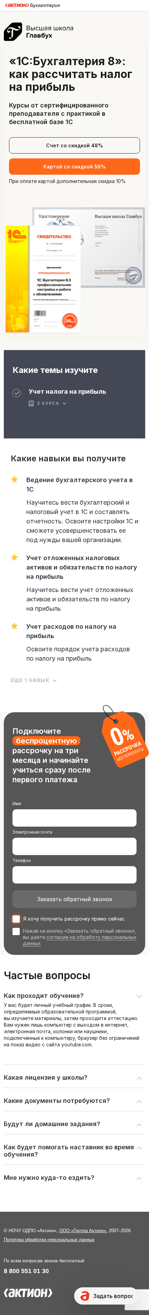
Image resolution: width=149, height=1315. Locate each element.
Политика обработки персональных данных (49, 1239)
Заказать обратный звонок (74, 899)
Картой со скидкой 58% (74, 166)
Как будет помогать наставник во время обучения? (69, 1150)
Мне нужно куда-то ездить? (49, 1177)
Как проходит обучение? (44, 995)
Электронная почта (32, 832)
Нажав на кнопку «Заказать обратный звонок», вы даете (80, 937)
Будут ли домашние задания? (52, 1123)
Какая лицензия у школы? (45, 1077)
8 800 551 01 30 (26, 1271)
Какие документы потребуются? (57, 1100)
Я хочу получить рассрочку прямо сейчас (74, 919)
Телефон (21, 860)
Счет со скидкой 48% (74, 145)
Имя (16, 803)
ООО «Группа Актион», (83, 1230)
